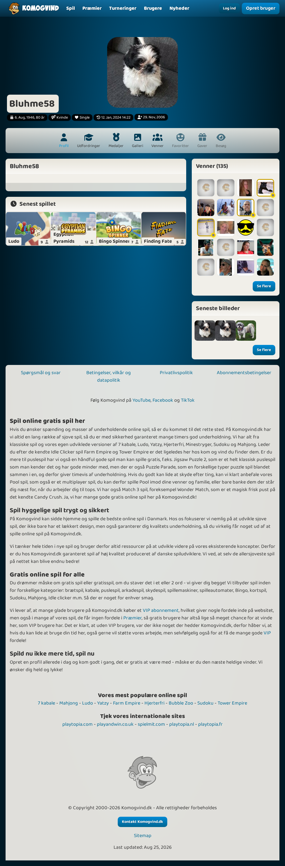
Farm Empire (126, 703)
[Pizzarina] (245, 227)
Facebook (163, 400)
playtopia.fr (210, 724)
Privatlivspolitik (176, 373)
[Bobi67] (225, 207)
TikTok (188, 400)
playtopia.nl (181, 724)
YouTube (141, 400)
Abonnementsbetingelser (244, 373)
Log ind (229, 8)
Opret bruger (260, 8)
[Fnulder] (245, 247)
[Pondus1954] (206, 267)
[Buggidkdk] (225, 188)
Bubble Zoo (181, 703)
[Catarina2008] (206, 188)
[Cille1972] (265, 207)
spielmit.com (151, 724)
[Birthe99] (206, 247)
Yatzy (103, 703)
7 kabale (46, 703)
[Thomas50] (206, 207)
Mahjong (68, 703)
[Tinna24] (265, 188)
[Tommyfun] (225, 267)
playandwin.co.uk (115, 724)
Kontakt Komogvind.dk (142, 821)
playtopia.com (77, 724)
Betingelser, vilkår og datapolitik (108, 376)
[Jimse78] (245, 207)
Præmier (132, 618)
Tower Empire (232, 703)
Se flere (264, 286)
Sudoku (205, 703)
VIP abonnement (161, 610)
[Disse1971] (206, 227)
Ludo (87, 703)
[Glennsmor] (245, 267)
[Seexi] (225, 247)
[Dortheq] (265, 227)
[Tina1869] (245, 188)
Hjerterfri (154, 703)
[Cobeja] (265, 267)
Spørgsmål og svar (41, 373)
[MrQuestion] (265, 247)
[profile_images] (205, 330)
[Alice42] (225, 227)
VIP (267, 633)
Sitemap (142, 836)
